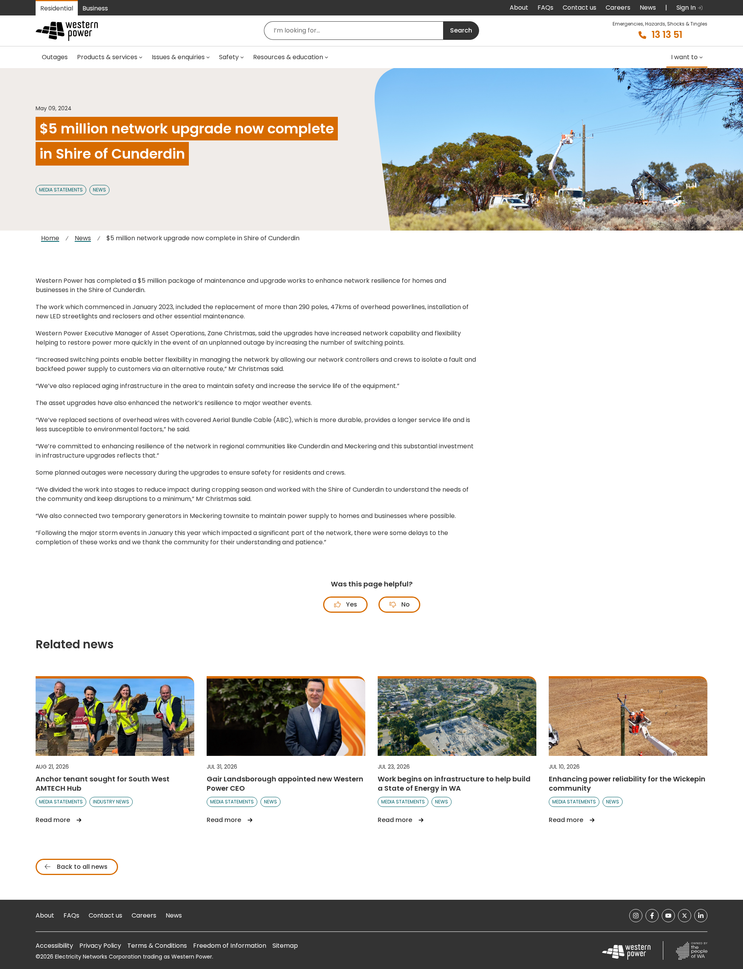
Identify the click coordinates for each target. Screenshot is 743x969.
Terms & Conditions (157, 945)
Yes (350, 604)
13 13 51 (667, 35)
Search (461, 30)
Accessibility (54, 945)
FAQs (545, 7)
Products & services (107, 57)
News (648, 7)
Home (50, 238)
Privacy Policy (100, 945)
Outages (55, 57)
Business (95, 8)
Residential (56, 8)
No (405, 604)
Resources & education (288, 57)
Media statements (61, 189)
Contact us (579, 7)
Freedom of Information (229, 945)
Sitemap (285, 945)
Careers (618, 7)
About (519, 7)
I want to (684, 57)
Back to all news (81, 866)
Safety (229, 57)
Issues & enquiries (178, 57)
